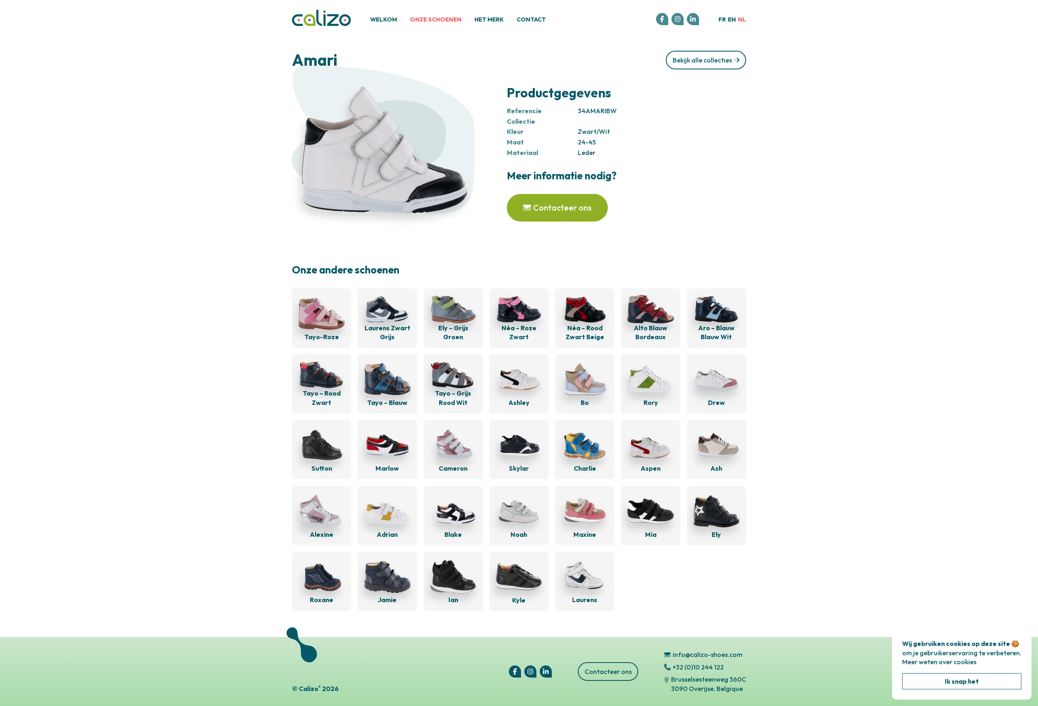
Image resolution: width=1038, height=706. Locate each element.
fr (722, 19)
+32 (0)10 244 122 (698, 667)
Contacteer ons (608, 671)
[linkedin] (693, 19)
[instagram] (677, 19)
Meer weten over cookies (939, 662)
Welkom (383, 19)
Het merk (489, 19)
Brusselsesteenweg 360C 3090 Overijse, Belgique (708, 683)
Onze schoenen (435, 19)
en (732, 19)
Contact (531, 19)
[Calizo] (321, 24)
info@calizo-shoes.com (707, 654)
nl (742, 19)
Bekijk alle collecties (702, 60)
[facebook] (662, 19)
